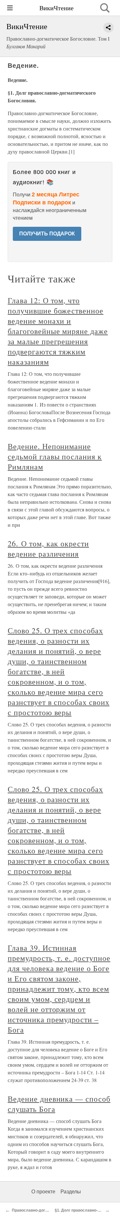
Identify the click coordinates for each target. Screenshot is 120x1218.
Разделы (70, 1191)
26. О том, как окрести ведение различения (48, 548)
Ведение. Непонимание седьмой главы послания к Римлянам (55, 456)
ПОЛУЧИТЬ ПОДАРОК (47, 233)
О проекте (43, 1191)
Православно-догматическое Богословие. (52, 1210)
